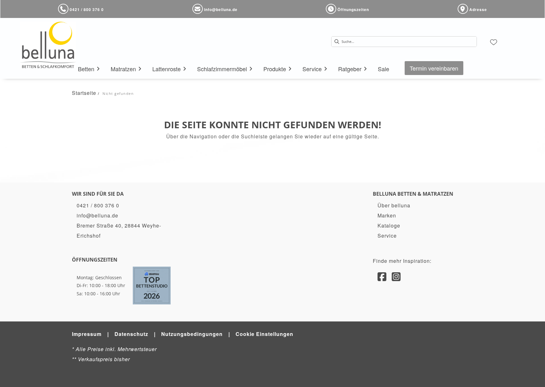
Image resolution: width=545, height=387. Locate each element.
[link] (86, 69)
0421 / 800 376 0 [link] (98, 205)
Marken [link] (387, 215)
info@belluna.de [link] (97, 215)
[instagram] (396, 276)
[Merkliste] (494, 42)
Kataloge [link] (389, 225)
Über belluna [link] (394, 205)
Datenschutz (131, 334)
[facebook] (382, 276)
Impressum (87, 334)
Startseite (84, 92)
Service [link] (387, 235)
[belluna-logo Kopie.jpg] (48, 45)
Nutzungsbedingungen (192, 334)
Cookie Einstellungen (264, 334)
